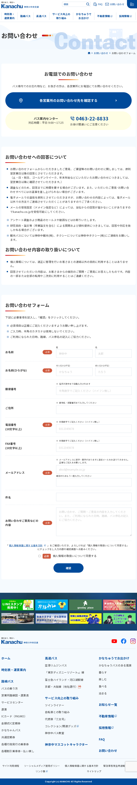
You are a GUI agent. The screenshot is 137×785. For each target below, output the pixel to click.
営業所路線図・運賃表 (15, 695)
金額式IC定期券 (10, 723)
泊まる (103, 693)
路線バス (25, 16)
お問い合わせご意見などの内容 (27, 523)
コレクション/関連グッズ (60, 726)
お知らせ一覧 (108, 704)
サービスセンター (12, 702)
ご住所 (9, 408)
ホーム (5, 658)
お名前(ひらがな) (27, 370)
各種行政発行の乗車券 (15, 744)
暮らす (103, 672)
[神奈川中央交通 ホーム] (19, 640)
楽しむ (103, 679)
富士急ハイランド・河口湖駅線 (64, 680)
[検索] (88, 4)
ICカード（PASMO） (14, 716)
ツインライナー (54, 705)
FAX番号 (10, 444)
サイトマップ (94, 771)
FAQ (102, 739)
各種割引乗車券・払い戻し (17, 751)
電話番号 (27, 425)
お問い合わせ (101, 53)
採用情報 (124, 16)
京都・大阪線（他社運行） (61, 687)
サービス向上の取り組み (61, 16)
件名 (8, 497)
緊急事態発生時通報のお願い (119, 765)
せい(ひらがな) (63, 365)
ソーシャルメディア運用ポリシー (42, 765)
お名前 (27, 352)
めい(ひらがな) (102, 365)
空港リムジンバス (56, 665)
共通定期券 (8, 737)
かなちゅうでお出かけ (83, 16)
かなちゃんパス (11, 730)
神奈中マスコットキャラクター (66, 744)
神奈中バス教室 (54, 733)
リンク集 (40, 771)
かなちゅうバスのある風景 (115, 665)
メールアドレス (27, 473)
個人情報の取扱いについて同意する (75, 556)
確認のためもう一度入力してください (73, 475)
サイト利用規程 (10, 765)
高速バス (41, 16)
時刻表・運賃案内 (9, 16)
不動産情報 (103, 16)
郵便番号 (10, 389)
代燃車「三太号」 (56, 719)
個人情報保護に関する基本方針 (26, 545)
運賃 (4, 709)
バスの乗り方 (9, 688)
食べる (103, 686)
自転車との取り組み (57, 712)
